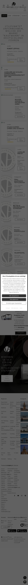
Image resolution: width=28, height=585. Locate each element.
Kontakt (21, 308)
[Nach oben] (24, 581)
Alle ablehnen (14, 299)
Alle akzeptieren (14, 296)
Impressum (8, 308)
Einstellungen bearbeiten (14, 303)
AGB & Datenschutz (14, 308)
